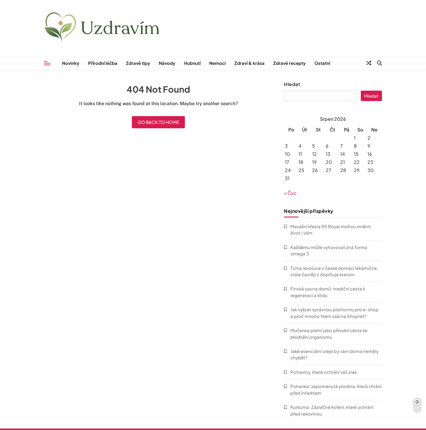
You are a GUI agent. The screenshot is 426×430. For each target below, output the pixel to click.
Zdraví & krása (249, 63)
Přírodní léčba (102, 63)
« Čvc (290, 193)
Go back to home (158, 122)
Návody (167, 63)
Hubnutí (192, 63)
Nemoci (217, 63)
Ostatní (322, 63)
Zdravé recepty (289, 63)
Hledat (292, 84)
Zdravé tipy (138, 63)
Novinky (70, 63)
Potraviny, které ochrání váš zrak (323, 372)
